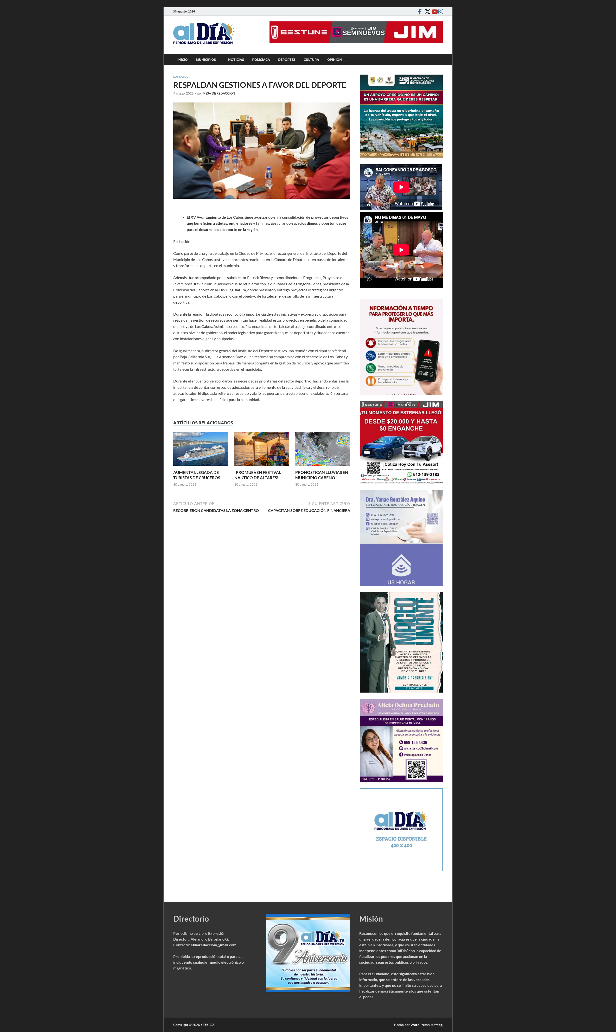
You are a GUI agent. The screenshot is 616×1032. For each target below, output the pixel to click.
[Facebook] (420, 11)
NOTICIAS (236, 60)
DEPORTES (286, 60)
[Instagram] (440, 11)
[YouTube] (433, 11)
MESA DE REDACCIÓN (219, 93)
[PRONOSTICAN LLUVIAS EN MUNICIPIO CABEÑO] (322, 450)
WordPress (419, 1025)
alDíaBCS (208, 1025)
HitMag (436, 1025)
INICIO (182, 60)
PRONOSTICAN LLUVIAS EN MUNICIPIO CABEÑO (321, 475)
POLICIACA (261, 60)
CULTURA (311, 60)
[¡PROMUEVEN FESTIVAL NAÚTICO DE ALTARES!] (261, 450)
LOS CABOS (180, 76)
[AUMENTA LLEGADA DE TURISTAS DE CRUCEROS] (200, 450)
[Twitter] (426, 11)
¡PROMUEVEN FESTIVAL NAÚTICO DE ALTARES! (257, 475)
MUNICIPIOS (206, 60)
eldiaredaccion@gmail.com (213, 945)
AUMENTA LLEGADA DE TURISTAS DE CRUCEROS (196, 475)
